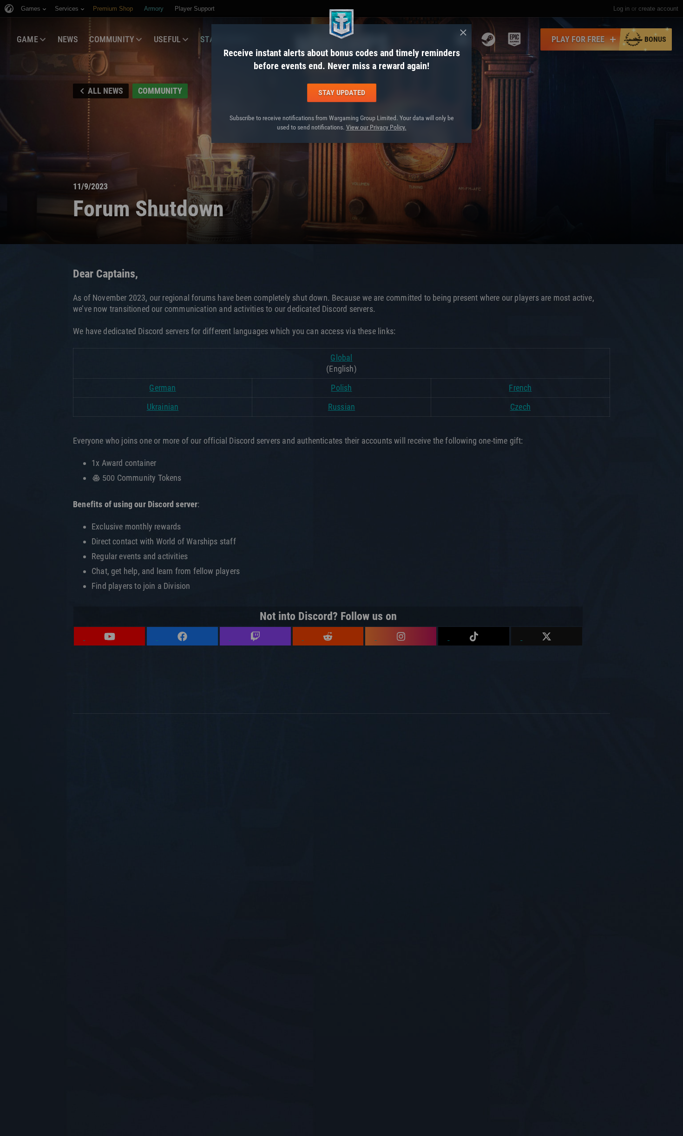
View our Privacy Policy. (376, 127)
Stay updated (341, 92)
